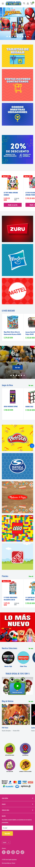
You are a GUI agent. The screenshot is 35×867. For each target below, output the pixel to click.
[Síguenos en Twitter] (8, 852)
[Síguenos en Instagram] (13, 852)
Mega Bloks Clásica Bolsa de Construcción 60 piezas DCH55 (12, 333)
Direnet (13, 863)
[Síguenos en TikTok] (22, 852)
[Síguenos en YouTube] (18, 852)
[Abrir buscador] (24, 3)
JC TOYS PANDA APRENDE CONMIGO (11, 194)
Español (4, 842)
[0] (31, 3)
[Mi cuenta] (28, 3)
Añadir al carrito (12, 205)
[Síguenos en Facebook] (4, 852)
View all (31, 576)
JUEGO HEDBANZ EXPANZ (11, 406)
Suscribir (7, 833)
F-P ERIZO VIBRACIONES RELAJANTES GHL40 (10, 598)
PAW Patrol (5, 727)
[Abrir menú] (3, 3)
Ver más (17, 367)
